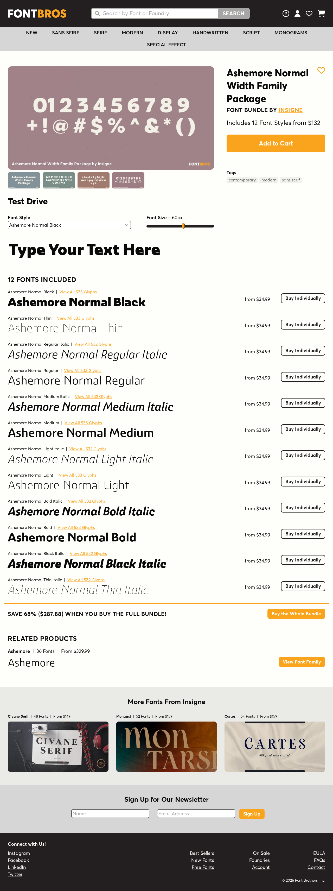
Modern (132, 33)
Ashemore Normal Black (31, 291)
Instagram (19, 853)
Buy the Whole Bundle (296, 614)
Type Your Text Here (84, 251)
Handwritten (210, 33)
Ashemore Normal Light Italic (36, 448)
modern (268, 179)
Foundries (259, 860)
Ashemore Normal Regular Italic (38, 344)
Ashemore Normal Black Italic (36, 553)
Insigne (290, 109)
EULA (319, 853)
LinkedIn (17, 867)
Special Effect (166, 45)
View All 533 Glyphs (78, 291)
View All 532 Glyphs (93, 344)
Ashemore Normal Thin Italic (35, 579)
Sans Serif (65, 33)
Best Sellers (202, 853)
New (31, 33)
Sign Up (251, 814)
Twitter (15, 874)
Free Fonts (203, 867)
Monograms (290, 33)
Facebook (18, 860)
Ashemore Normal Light (30, 475)
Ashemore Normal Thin (30, 318)
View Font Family (302, 662)
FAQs (319, 860)
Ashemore (31, 664)
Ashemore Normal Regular (33, 370)
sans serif (291, 179)
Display (168, 33)
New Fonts (202, 860)
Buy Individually (303, 298)
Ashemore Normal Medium (33, 422)
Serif (100, 33)
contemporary (242, 179)
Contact (316, 867)
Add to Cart (276, 143)
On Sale (261, 853)
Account (261, 867)
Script (251, 33)
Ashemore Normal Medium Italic (38, 396)
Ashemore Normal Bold (30, 527)
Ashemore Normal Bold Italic (35, 501)
